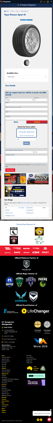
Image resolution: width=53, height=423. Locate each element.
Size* (6, 98)
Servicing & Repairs (6, 390)
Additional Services (6, 395)
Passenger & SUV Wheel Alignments (10, 379)
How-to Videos (29, 357)
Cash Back (4, 406)
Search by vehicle (25, 203)
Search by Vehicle (6, 357)
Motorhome (4, 377)
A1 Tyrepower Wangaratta (28, 5)
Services (4, 384)
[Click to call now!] (41, 1)
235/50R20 (21, 207)
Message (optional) (9, 155)
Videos (4, 412)
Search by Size (5, 359)
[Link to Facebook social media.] (38, 419)
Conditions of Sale (18, 420)
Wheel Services (5, 393)
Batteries (4, 386)
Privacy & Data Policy (10, 420)
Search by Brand (6, 361)
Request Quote (10, 170)
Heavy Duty (4, 382)
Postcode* (7, 116)
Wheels (4, 368)
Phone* (13, 107)
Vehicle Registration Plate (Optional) (13, 150)
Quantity (36, 98)
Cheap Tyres (29, 362)
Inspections (4, 388)
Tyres (3, 355)
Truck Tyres (4, 362)
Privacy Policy (33, 164)
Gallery (4, 410)
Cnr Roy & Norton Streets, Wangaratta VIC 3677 (10, 331)
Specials (4, 397)
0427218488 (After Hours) (10, 339)
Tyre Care (4, 364)
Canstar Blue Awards (31, 359)
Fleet (3, 403)
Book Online (5, 401)
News (3, 408)
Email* (7, 112)
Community (5, 405)
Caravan (4, 375)
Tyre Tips (4, 366)
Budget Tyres (29, 361)
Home (7, 11)
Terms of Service (42, 164)
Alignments (5, 373)
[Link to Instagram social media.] (41, 419)
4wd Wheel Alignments (7, 381)
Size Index (28, 355)
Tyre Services (5, 392)
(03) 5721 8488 (8, 336)
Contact (4, 399)
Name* (7, 102)
